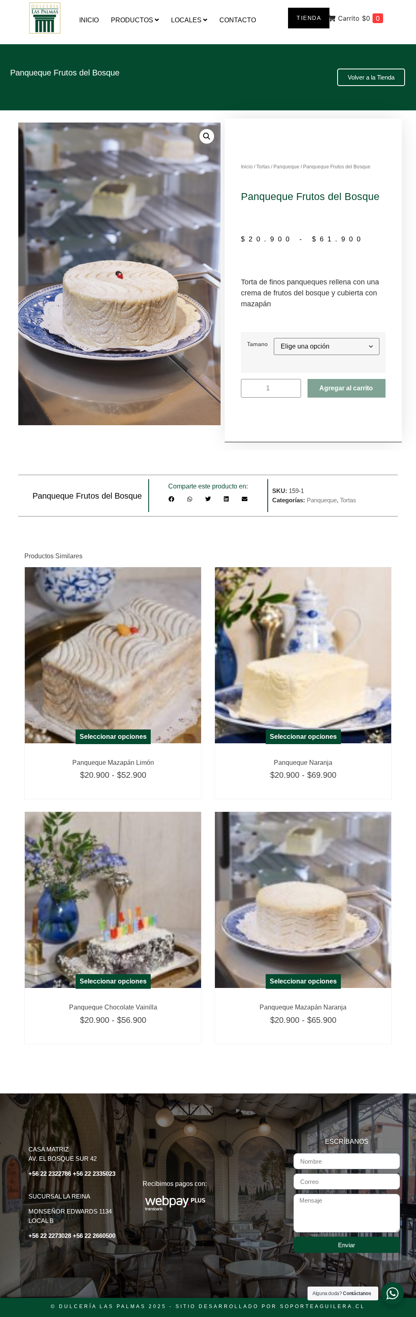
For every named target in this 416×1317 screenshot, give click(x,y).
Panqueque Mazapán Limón (113, 762)
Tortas (263, 167)
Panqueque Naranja (303, 762)
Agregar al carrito (346, 388)
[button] (206, 136)
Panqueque (286, 167)
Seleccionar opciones (113, 737)
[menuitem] (135, 20)
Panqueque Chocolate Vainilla (113, 1007)
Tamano (257, 344)
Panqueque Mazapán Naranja (303, 1007)
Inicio (247, 167)
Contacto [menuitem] (237, 20)
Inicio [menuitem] (89, 20)
